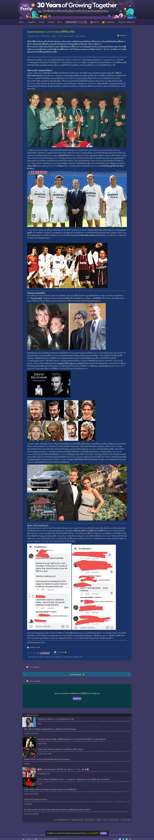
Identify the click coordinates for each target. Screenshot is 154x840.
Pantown (42, 835)
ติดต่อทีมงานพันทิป (115, 835)
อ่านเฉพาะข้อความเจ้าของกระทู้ (46, 839)
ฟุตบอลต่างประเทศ (33, 36)
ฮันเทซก (40, 784)
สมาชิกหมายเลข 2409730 (31, 733)
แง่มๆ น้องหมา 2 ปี (33, 657)
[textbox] (76, 22)
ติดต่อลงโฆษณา (127, 835)
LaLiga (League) (80, 36)
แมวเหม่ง (46, 657)
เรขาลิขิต (56, 657)
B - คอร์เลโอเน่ (28, 804)
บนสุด (26, 839)
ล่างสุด (33, 839)
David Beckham (45, 36)
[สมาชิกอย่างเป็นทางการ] (66, 652)
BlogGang (25, 835)
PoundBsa (61, 652)
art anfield (27, 763)
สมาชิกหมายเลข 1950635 (31, 794)
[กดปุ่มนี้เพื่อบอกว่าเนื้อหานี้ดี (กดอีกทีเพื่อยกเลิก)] (30, 653)
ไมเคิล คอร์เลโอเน (42, 743)
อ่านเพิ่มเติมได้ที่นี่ (92, 833)
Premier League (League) (65, 36)
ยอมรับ (103, 833)
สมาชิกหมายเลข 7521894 (45, 753)
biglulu (39, 723)
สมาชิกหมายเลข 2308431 (71, 657)
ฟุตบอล (54, 36)
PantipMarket (34, 835)
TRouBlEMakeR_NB (43, 774)
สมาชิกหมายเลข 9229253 (31, 814)
